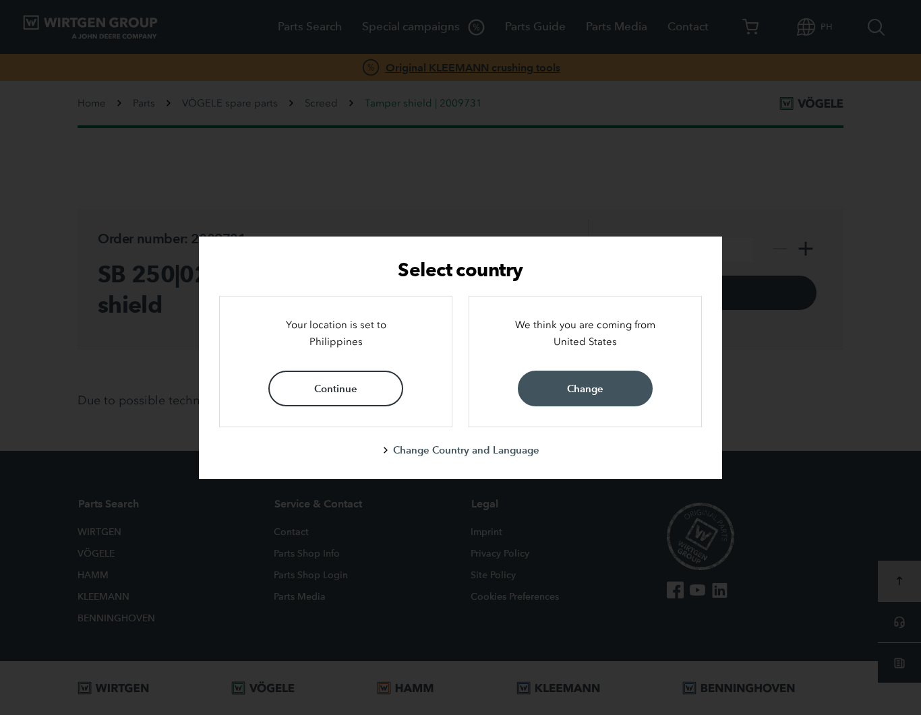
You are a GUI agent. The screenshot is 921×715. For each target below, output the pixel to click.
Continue (335, 388)
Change (585, 388)
